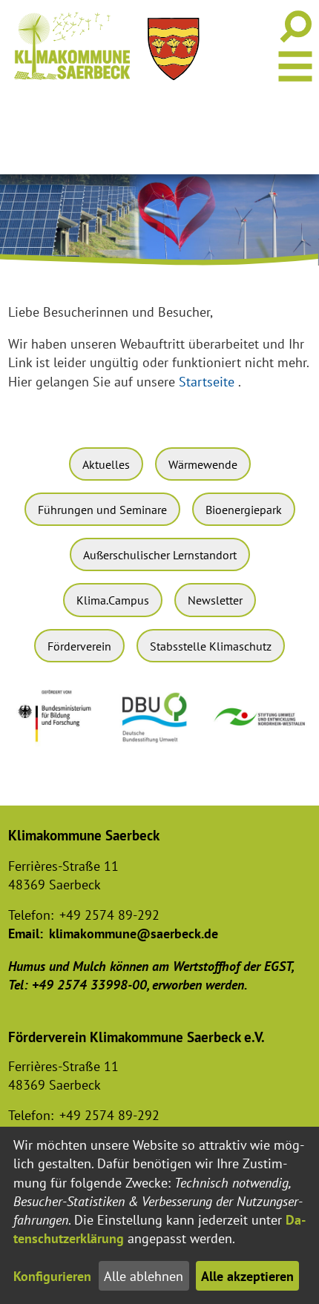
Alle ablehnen (143, 1276)
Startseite (206, 381)
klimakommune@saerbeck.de (133, 933)
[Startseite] (72, 46)
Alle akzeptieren (247, 1276)
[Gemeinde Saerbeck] (174, 49)
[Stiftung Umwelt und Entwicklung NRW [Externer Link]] (260, 729)
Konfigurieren (52, 1276)
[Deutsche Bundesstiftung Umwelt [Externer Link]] (159, 746)
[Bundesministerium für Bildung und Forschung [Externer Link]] (58, 748)
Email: (25, 933)
